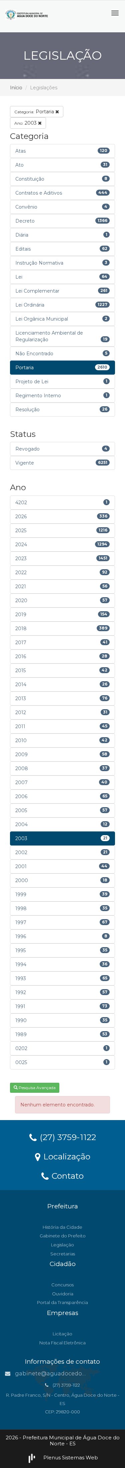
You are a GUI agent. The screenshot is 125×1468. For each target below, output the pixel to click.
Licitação (62, 1333)
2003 (26, 123)
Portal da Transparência (62, 1302)
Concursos (62, 1284)
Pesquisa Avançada (37, 1087)
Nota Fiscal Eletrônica (62, 1342)
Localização (65, 1156)
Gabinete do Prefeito (63, 1235)
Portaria (34, 112)
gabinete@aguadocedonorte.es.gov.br (68, 1373)
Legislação (62, 1244)
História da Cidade (62, 1227)
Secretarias (62, 1253)
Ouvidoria (62, 1293)
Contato (66, 1175)
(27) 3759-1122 (66, 1136)
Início (16, 88)
